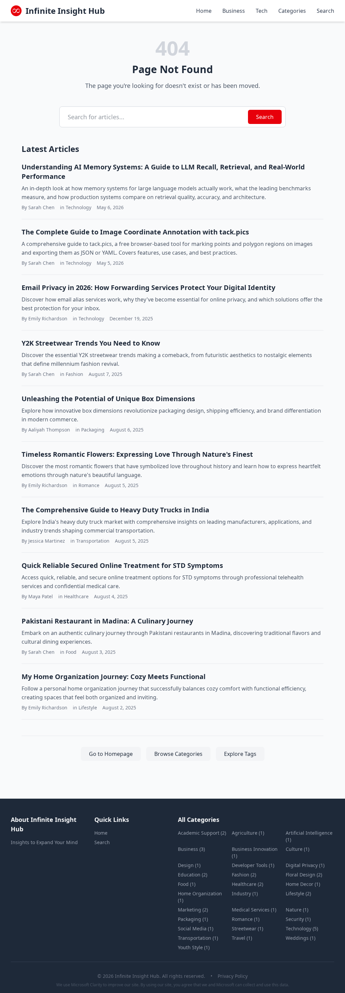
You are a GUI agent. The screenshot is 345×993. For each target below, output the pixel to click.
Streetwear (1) (247, 928)
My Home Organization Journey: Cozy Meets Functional (114, 676)
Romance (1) (245, 919)
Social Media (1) (195, 928)
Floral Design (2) (304, 874)
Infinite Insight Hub (65, 10)
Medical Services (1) (254, 909)
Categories (292, 10)
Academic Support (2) (202, 833)
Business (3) (191, 849)
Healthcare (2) (247, 884)
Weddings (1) (300, 938)
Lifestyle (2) (298, 893)
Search (325, 10)
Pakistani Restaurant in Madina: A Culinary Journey (107, 621)
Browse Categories (178, 754)
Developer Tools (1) (253, 865)
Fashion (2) (244, 874)
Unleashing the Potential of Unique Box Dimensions (108, 398)
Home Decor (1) (303, 884)
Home (204, 10)
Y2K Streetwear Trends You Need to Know (91, 343)
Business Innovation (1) (255, 852)
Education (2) (192, 874)
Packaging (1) (193, 919)
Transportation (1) (198, 938)
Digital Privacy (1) (305, 865)
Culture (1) (297, 849)
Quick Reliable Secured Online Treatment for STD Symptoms (122, 565)
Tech (262, 10)
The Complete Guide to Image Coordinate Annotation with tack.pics (135, 231)
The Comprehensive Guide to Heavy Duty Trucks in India (115, 509)
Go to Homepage (111, 754)
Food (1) (186, 884)
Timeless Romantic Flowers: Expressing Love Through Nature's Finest (137, 454)
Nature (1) (297, 909)
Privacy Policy (233, 976)
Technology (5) (302, 928)
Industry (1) (245, 893)
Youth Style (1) (194, 947)
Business (233, 10)
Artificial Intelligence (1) (309, 836)
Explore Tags (240, 754)
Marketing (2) (193, 909)
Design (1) (189, 865)
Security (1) (298, 919)
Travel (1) (242, 938)
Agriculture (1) (248, 833)
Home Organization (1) (200, 896)
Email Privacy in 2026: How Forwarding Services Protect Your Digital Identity (148, 287)
